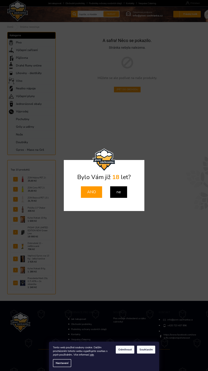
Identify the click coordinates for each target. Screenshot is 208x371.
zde (92, 355)
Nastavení (62, 363)
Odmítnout (125, 349)
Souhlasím (146, 349)
